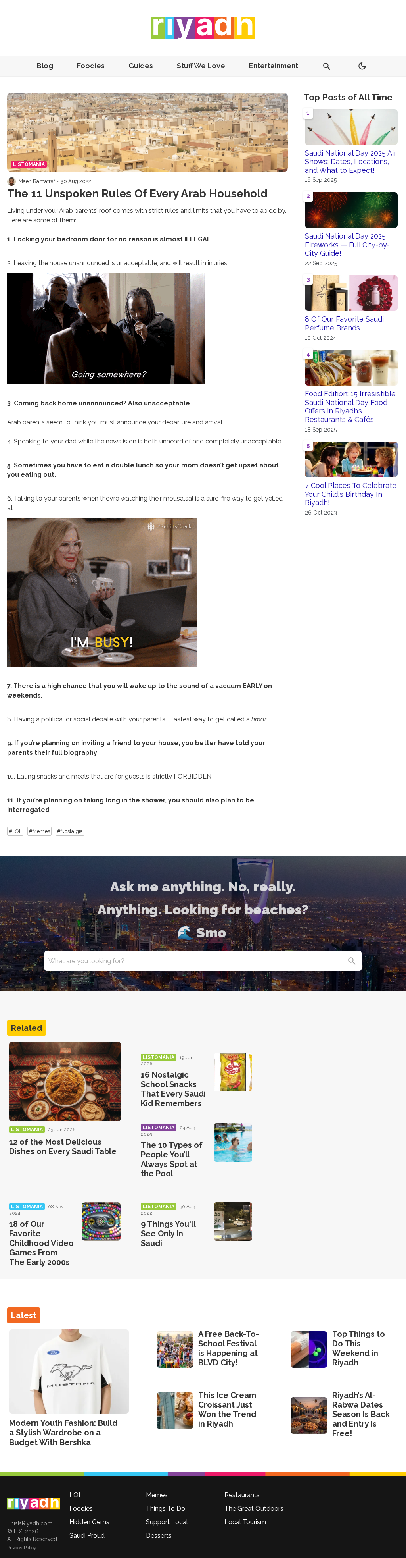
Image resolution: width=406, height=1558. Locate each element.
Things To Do (165, 1508)
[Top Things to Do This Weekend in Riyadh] (309, 1349)
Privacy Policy (21, 1547)
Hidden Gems (89, 1522)
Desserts (159, 1535)
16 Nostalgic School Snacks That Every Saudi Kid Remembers (173, 1089)
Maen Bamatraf (37, 181)
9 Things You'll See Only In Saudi (168, 1233)
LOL (75, 1495)
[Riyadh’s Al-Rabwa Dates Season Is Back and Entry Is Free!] (309, 1415)
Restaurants (242, 1495)
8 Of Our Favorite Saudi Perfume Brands (344, 323)
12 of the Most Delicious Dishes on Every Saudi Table (63, 1146)
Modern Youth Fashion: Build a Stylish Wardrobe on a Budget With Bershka (63, 1432)
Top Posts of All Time (348, 97)
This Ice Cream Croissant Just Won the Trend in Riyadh (227, 1409)
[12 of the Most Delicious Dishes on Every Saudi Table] (65, 1081)
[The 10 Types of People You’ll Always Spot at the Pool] (233, 1142)
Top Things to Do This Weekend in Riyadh (358, 1348)
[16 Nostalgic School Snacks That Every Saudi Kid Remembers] (233, 1072)
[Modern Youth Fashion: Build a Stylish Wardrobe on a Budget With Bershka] (69, 1371)
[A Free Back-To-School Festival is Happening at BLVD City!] (175, 1349)
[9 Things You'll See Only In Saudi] (233, 1221)
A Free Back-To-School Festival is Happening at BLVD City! (228, 1348)
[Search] (352, 961)
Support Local (167, 1522)
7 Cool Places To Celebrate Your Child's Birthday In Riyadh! (350, 494)
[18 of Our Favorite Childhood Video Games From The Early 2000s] (101, 1221)
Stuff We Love (201, 66)
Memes (157, 1495)
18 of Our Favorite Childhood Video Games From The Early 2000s (41, 1243)
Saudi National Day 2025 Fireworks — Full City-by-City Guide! (347, 244)
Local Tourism (245, 1522)
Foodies (91, 66)
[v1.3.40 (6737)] (33, 1504)
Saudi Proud (87, 1535)
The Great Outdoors (253, 1508)
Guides (140, 66)
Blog (45, 66)
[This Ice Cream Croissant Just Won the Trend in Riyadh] (175, 1410)
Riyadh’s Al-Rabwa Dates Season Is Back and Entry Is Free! (361, 1414)
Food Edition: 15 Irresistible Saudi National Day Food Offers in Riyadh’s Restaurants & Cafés (350, 407)
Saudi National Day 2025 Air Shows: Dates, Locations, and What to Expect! (350, 161)
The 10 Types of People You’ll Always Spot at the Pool (172, 1159)
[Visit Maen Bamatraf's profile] (11, 181)
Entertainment (273, 66)
